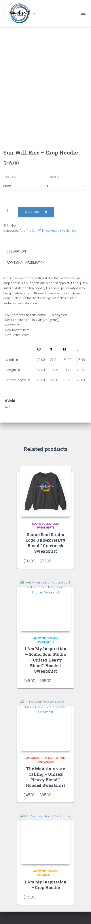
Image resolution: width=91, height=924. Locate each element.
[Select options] (65, 561)
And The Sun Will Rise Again (39, 230)
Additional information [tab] (26, 262)
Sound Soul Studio (45, 523)
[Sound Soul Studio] (21, 13)
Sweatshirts (67, 230)
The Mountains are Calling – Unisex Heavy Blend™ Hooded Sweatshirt (45, 777)
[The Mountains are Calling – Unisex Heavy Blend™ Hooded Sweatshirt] (45, 725)
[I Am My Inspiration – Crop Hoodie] (45, 839)
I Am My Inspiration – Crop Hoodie (45, 884)
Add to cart (33, 211)
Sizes (54, 177)
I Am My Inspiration (45, 638)
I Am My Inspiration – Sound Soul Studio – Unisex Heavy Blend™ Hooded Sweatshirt (45, 660)
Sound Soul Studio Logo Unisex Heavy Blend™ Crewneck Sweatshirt (45, 543)
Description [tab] (16, 251)
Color (11, 177)
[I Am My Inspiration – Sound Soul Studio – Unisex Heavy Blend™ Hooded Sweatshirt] (45, 605)
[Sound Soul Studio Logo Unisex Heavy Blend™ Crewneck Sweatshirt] (45, 491)
